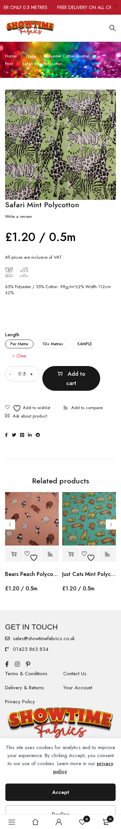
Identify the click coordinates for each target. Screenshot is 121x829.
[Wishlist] (27, 408)
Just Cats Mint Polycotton (89, 574)
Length (12, 334)
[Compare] (83, 408)
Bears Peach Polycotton (32, 574)
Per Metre (19, 344)
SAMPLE (84, 344)
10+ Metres (52, 344)
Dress (31, 56)
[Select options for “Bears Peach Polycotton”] (14, 554)
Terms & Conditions (26, 673)
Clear (21, 356)
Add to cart (75, 378)
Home (10, 56)
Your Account (77, 687)
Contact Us (74, 673)
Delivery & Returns (24, 687)
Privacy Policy (20, 701)
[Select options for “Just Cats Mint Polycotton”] (71, 554)
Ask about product (30, 416)
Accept (60, 792)
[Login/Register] (59, 822)
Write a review (18, 217)
